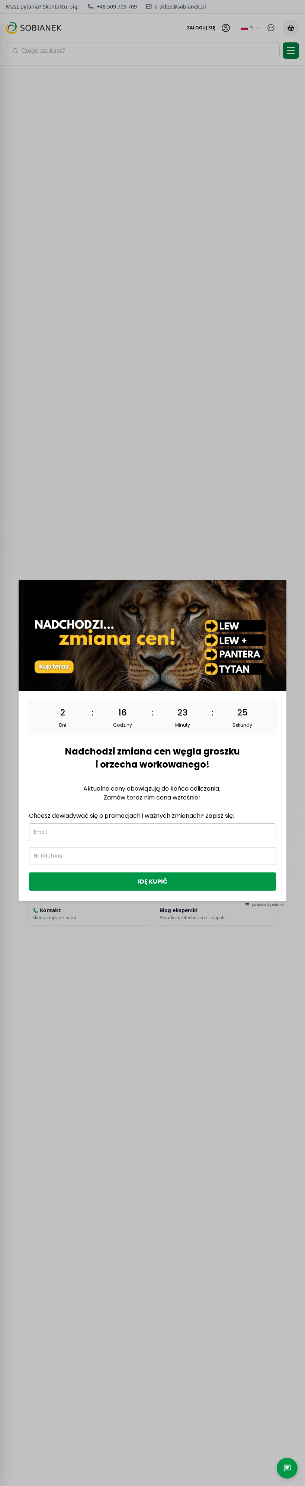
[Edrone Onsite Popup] (152, 743)
